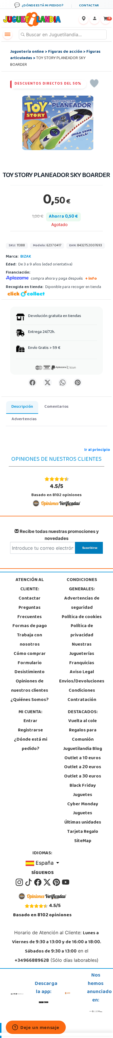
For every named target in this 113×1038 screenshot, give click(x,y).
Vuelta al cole (82, 721)
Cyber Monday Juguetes (82, 809)
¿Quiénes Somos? (29, 700)
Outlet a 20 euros (82, 767)
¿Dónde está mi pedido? (30, 744)
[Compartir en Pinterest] (77, 382)
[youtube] (65, 882)
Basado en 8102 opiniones (56, 490)
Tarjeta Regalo (82, 832)
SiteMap (82, 841)
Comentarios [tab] (56, 407)
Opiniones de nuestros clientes (29, 686)
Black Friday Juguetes (83, 790)
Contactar (30, 598)
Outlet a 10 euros (82, 758)
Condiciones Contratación (82, 695)
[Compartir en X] (47, 382)
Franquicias (81, 663)
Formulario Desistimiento (29, 668)
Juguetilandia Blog (82, 749)
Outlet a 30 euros (82, 776)
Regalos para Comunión (82, 735)
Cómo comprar (30, 654)
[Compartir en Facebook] (32, 382)
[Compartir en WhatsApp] (62, 382)
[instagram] (19, 882)
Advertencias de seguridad (81, 603)
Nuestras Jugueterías (81, 649)
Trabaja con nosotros (29, 640)
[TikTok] (29, 882)
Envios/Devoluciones (81, 681)
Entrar (30, 721)
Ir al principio (97, 450)
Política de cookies (82, 617)
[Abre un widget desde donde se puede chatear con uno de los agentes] (36, 1028)
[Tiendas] (83, 19)
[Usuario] (94, 19)
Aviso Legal (82, 672)
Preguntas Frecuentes (29, 612)
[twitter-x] (47, 882)
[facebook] (38, 882)
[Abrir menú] (7, 34)
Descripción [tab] (22, 407)
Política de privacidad (81, 631)
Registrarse (30, 730)
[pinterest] (56, 882)
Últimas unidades (82, 822)
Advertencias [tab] (24, 419)
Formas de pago (29, 626)
